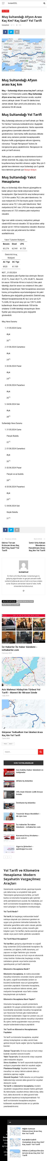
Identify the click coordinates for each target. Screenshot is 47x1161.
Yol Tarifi (5, 11)
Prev (5, 744)
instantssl (5, 25)
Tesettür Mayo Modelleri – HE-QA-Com (28, 814)
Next (11, 744)
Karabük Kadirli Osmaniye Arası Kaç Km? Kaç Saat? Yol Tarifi (33, 1142)
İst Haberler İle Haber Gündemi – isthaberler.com (28, 825)
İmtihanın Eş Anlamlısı (25, 802)
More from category (11, 605)
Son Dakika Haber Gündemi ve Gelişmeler (29, 771)
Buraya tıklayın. (30, 170)
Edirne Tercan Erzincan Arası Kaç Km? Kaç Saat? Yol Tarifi (10, 546)
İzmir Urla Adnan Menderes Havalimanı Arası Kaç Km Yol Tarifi (37, 546)
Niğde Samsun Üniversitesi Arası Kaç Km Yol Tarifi (32, 1131)
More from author (25, 601)
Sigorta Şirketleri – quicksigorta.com (24, 847)
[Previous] (5, 857)
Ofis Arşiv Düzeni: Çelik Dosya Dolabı (29, 793)
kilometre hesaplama (24, 1086)
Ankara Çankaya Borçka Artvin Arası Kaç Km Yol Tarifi (33, 1152)
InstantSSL (12, 3)
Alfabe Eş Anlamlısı (24, 781)
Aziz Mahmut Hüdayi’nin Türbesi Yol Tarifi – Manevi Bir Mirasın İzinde (21, 691)
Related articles (9, 601)
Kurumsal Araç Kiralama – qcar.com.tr (27, 836)
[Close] (10, 1122)
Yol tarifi (7, 1086)
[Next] (9, 857)
